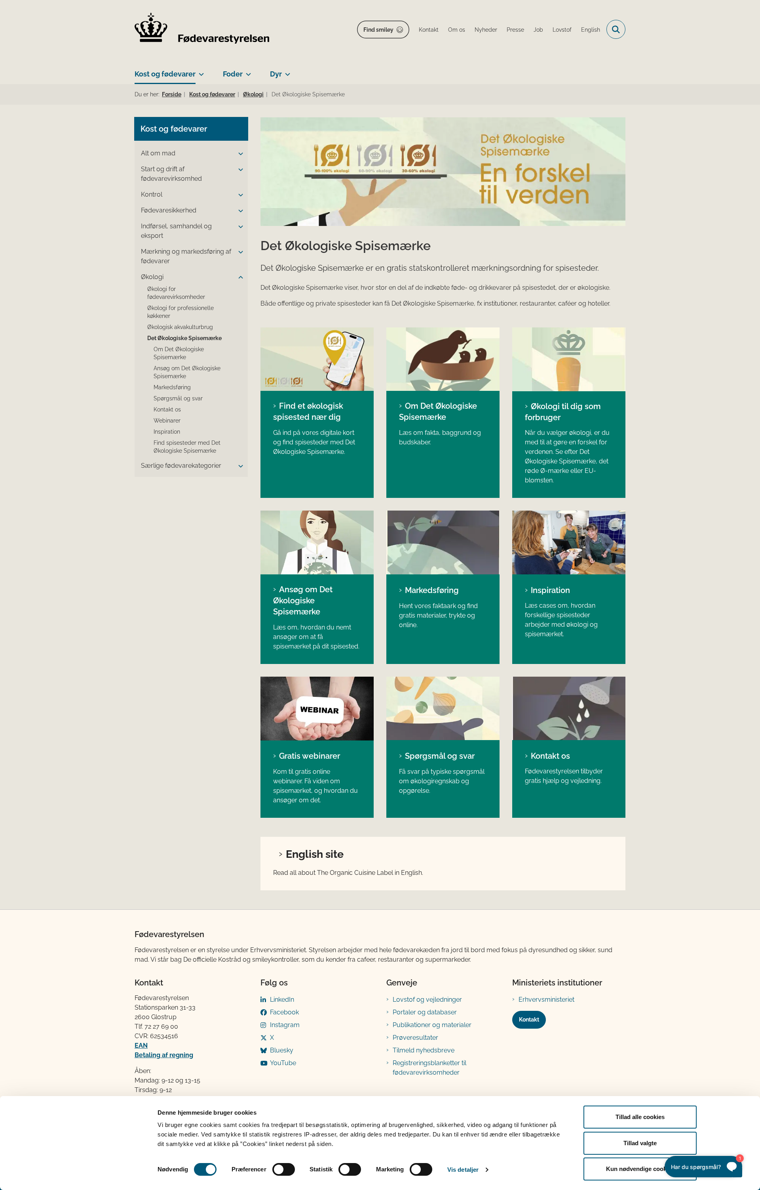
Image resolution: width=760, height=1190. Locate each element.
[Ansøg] (317, 542)
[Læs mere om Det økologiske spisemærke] (443, 359)
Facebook (284, 1012)
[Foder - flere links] (247, 71)
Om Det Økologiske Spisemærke (438, 411)
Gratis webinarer (309, 756)
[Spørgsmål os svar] (443, 708)
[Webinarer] (317, 708)
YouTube (283, 1063)
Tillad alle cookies (640, 1116)
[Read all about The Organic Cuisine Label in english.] (317, 359)
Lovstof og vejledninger (427, 999)
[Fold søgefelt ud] (615, 29)
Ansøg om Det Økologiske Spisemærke (302, 600)
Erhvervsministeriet (546, 999)
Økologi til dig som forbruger (563, 412)
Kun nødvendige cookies (640, 1168)
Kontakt (529, 1019)
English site (315, 854)
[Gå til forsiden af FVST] (202, 29)
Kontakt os (550, 756)
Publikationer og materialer (432, 1025)
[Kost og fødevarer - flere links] (200, 71)
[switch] (283, 1169)
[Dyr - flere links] (286, 71)
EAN (141, 1045)
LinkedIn (282, 999)
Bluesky (281, 1050)
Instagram (285, 1025)
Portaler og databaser (425, 1012)
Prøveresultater (415, 1037)
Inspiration (550, 590)
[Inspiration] (568, 542)
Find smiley (378, 30)
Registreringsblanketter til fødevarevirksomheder (429, 1067)
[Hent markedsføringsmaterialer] (443, 542)
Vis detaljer (463, 1169)
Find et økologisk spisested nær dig (308, 411)
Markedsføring (432, 590)
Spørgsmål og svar (440, 756)
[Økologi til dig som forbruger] (568, 359)
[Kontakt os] (568, 708)
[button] (238, 154)
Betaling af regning (164, 1055)
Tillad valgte (640, 1143)
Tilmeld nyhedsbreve (423, 1050)
